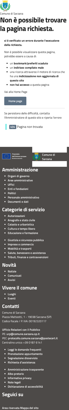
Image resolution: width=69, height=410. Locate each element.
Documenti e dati (18, 201)
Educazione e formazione (23, 233)
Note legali (14, 382)
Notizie (12, 271)
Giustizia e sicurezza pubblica (26, 240)
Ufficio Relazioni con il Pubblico (21, 330)
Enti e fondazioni (18, 189)
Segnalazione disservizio (23, 358)
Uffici (11, 184)
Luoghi (12, 294)
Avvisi (11, 280)
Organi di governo (18, 176)
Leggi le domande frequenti (24, 349)
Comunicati (14, 275)
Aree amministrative (20, 180)
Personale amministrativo (23, 197)
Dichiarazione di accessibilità (25, 386)
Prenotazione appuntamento (25, 354)
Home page (15, 101)
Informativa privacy (19, 378)
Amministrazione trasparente (26, 369)
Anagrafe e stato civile (21, 220)
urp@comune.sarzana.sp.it (23, 334)
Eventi (12, 298)
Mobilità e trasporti (19, 248)
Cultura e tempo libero (21, 229)
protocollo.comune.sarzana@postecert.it (33, 338)
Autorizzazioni (16, 216)
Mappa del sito (29, 408)
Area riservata (10, 408)
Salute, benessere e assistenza (27, 253)
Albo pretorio (16, 374)
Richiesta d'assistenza (21, 362)
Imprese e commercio (21, 244)
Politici (12, 193)
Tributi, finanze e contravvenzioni (28, 257)
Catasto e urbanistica (21, 224)
